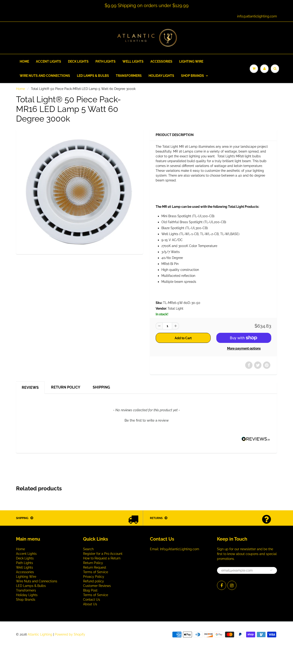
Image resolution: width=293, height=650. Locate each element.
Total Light (175, 308)
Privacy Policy (93, 576)
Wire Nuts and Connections (45, 76)
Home (24, 61)
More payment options (244, 348)
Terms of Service (95, 572)
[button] (146, 420)
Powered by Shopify (70, 634)
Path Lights (105, 61)
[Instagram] (231, 585)
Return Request (94, 567)
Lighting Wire (191, 61)
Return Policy (65, 387)
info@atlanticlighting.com (257, 16)
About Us (90, 604)
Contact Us (91, 599)
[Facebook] (221, 585)
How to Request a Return (101, 558)
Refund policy (93, 581)
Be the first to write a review (147, 420)
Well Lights (133, 61)
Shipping (101, 387)
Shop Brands (192, 76)
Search (88, 549)
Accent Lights (48, 61)
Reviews (30, 387)
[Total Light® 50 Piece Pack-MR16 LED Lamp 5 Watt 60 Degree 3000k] (79, 191)
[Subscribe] (271, 570)
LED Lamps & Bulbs (93, 76)
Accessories (161, 61)
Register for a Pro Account (102, 554)
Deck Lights (78, 61)
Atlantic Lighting (40, 634)
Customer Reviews (97, 586)
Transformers (129, 76)
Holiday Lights (161, 76)
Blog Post (90, 590)
